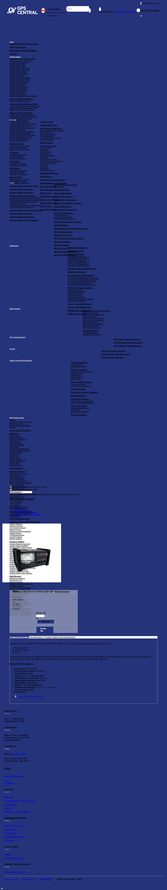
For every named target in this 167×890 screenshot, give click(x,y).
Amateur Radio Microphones (20, 78)
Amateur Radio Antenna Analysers (22, 115)
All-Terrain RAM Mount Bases (78, 264)
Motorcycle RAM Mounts (77, 297)
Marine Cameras (61, 245)
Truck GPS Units (15, 465)
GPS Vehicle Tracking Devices (127, 346)
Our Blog (9, 808)
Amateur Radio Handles (18, 72)
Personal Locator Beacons (52, 180)
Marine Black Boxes (63, 193)
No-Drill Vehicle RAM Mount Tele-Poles (82, 281)
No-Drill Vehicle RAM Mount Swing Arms (82, 285)
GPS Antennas (45, 148)
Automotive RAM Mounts (76, 292)
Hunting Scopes (78, 389)
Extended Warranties (14, 837)
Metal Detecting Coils (91, 313)
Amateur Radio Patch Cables (20, 79)
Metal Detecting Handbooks (93, 318)
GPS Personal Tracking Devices (128, 343)
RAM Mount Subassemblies (80, 288)
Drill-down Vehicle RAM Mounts (82, 269)
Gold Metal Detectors (91, 333)
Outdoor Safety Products (80, 412)
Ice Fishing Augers (61, 215)
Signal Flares (75, 410)
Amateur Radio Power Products (21, 560)
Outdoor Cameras (79, 369)
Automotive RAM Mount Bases (78, 258)
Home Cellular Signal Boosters (82, 401)
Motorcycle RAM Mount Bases (79, 262)
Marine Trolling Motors (18, 509)
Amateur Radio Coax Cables (20, 68)
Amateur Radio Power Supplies (21, 573)
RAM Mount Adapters (77, 248)
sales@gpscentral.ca (14, 776)
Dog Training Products (81, 382)
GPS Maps (44, 157)
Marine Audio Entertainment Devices (71, 228)
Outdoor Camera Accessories (82, 372)
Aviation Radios (15, 551)
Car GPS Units (46, 122)
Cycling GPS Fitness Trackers (51, 138)
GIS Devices (14, 456)
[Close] (2, 888)
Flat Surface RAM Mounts (77, 301)
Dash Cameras (76, 375)
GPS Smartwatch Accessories (51, 161)
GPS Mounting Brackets (48, 159)
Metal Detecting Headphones (93, 320)
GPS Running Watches (48, 134)
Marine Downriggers (63, 232)
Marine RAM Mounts (75, 295)
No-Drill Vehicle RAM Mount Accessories (83, 277)
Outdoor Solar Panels (78, 367)
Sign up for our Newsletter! (17, 812)
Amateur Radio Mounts (18, 94)
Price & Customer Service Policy (20, 801)
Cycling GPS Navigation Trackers (52, 131)
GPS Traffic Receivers (48, 163)
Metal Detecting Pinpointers (93, 324)
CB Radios (13, 553)
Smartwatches (16, 468)
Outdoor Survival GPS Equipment (21, 361)
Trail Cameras (76, 379)
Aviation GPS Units (48, 125)
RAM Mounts (14, 246)
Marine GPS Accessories (65, 185)
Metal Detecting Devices (21, 512)
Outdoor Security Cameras (113, 351)
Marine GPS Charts (63, 235)
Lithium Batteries (77, 365)
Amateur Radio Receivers (19, 562)
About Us (9, 797)
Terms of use (11, 879)
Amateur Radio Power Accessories (22, 568)
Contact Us (10, 783)
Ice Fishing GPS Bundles (63, 217)
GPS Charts (44, 165)
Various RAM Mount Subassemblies (80, 299)
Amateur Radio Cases (17, 67)
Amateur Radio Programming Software (24, 96)
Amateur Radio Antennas (21, 113)
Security (12, 349)
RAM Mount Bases (76, 254)
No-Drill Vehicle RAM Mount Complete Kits (83, 279)
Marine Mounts (15, 505)
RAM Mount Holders (77, 272)
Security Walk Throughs (112, 357)
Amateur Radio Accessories (23, 59)
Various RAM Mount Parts (79, 307)
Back (16, 517)
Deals (11, 42)
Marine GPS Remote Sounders (68, 203)
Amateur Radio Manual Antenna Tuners (24, 108)
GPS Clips (43, 167)
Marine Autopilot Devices (19, 507)
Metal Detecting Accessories (96, 311)
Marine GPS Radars (63, 206)
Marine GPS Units (18, 472)
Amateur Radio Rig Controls (20, 81)
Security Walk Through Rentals (115, 354)
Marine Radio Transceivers (19, 183)
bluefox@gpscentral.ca (16, 872)
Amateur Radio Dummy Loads (20, 119)
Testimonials (11, 804)
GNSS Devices (46, 143)
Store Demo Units (18, 47)
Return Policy (11, 833)
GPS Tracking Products (17, 337)
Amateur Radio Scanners (19, 570)
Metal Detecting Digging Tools (94, 315)
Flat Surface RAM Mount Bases (79, 266)
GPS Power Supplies (47, 156)
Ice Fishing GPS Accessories (64, 219)
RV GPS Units (14, 463)
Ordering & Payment (14, 826)
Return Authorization (14, 858)
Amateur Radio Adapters (19, 87)
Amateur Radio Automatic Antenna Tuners (25, 106)
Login (117, 12)
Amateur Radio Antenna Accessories (23, 117)
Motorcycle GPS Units (17, 460)
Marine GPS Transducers (65, 200)
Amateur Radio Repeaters (19, 564)
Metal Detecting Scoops (92, 328)
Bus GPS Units (15, 454)
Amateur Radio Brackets (18, 89)
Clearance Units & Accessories (24, 44)
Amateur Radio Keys (17, 76)
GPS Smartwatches (47, 136)
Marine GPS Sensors (63, 197)
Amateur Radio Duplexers (19, 121)
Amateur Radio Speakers (19, 83)
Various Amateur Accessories (21, 61)
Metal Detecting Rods (91, 326)
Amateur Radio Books (17, 85)
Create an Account (127, 12)
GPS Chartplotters (62, 242)
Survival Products (79, 406)
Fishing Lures (59, 187)
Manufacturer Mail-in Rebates (23, 50)
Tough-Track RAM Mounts (80, 304)
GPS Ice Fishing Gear (63, 213)
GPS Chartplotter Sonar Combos (69, 238)
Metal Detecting (15, 309)
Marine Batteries (62, 190)
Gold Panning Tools (90, 317)
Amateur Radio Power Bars (19, 571)
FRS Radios (14, 555)
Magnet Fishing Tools (90, 322)
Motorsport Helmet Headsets (84, 392)
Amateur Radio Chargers (19, 90)
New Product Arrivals (17, 418)
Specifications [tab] (37, 637)
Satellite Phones (78, 396)
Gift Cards (9, 840)
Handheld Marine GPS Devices (68, 222)
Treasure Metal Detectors (92, 335)
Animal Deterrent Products (80, 408)
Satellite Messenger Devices (53, 183)
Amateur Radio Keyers (18, 92)
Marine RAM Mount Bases (77, 260)
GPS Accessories (48, 146)
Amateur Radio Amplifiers (21, 99)
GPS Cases (44, 150)
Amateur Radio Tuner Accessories (22, 110)
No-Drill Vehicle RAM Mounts (81, 275)
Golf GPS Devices (46, 132)
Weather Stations (79, 415)
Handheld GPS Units (49, 173)
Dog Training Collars (78, 384)
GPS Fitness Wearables (51, 128)
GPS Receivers (15, 458)
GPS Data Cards (46, 152)
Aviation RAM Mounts (75, 294)
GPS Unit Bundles (16, 452)
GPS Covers (44, 168)
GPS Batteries (45, 154)
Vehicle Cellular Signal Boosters (82, 403)
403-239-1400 (18, 754)
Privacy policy (28, 879)
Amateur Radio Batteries (18, 63)
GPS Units (14, 434)
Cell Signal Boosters (80, 399)
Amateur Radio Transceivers (20, 566)
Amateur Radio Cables (18, 65)
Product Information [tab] (19, 637)
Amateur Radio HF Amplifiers (20, 101)
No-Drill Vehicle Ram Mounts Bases (80, 283)
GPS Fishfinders (61, 225)
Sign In (8, 854)
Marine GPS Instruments (65, 210)
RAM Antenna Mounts (75, 290)
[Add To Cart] (45, 622)
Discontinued (46, 879)
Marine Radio (14, 559)
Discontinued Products (20, 430)
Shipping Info (11, 829)
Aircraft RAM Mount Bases (77, 257)
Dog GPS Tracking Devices (80, 386)
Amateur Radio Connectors (19, 70)
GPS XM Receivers (47, 170)
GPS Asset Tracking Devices (126, 339)
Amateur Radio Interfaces (19, 74)
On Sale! (13, 54)
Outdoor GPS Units (16, 462)
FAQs (7, 781)
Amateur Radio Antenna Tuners (24, 104)
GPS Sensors (46, 177)
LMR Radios (14, 557)
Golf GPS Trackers (47, 140)
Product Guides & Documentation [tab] (59, 637)
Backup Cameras (77, 373)
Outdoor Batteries (79, 363)
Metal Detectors (90, 331)
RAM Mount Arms (76, 251)
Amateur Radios (15, 57)
